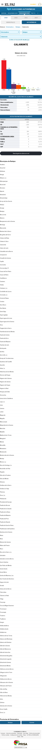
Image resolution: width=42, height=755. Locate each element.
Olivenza (2, 482)
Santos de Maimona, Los (6, 575)
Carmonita (3, 265)
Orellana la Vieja (4, 488)
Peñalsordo (3, 498)
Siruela (2, 585)
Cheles (2, 285)
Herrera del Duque (5, 375)
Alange (2, 174)
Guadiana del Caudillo (6, 361)
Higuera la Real (4, 388)
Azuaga (2, 208)
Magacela (2, 415)
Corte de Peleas (4, 298)
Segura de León (4, 582)
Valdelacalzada (4, 629)
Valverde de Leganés (5, 659)
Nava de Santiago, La (6, 465)
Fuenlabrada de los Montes (7, 331)
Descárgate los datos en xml (21, 153)
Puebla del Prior (4, 518)
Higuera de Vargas (5, 385)
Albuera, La (3, 178)
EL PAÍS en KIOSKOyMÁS (33, 735)
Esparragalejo (4, 315)
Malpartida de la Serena (6, 425)
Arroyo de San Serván (6, 201)
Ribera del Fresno (5, 545)
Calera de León (4, 248)
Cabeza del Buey (4, 238)
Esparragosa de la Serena (7, 321)
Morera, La (3, 462)
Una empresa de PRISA (20, 742)
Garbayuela (3, 348)
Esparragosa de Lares (6, 318)
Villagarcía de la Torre (6, 672)
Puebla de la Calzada (5, 508)
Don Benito (3, 308)
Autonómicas (31, 22)
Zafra (1, 699)
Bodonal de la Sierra (5, 231)
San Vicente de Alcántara (7, 579)
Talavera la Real (4, 595)
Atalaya (2, 204)
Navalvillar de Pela (5, 468)
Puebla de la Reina (5, 512)
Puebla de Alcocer (5, 505)
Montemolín (3, 452)
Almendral (3, 194)
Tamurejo (2, 602)
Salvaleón (2, 555)
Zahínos (2, 702)
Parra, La (2, 495)
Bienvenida (3, 228)
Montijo (2, 458)
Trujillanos (3, 619)
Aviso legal (25, 733)
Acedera (2, 164)
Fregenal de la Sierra (5, 328)
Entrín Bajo (3, 311)
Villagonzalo (3, 675)
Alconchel (2, 184)
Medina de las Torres (5, 435)
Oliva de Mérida (4, 478)
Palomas (2, 492)
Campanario (3, 254)
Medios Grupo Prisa (21, 747)
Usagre (2, 622)
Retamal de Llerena (5, 542)
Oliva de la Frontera (5, 475)
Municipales (10, 22)
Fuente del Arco (4, 338)
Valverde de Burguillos (6, 655)
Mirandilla (2, 445)
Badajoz (2, 211)
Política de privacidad (34, 733)
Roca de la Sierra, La (5, 552)
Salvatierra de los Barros (7, 559)
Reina (1, 535)
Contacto (3, 733)
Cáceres (31, 722)
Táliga (1, 599)
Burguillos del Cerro (5, 234)
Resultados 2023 (13, 13)
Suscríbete (33, 4)
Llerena (2, 408)
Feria (1, 325)
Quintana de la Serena (6, 532)
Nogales (2, 472)
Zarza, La (2, 712)
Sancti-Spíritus (4, 562)
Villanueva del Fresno (6, 686)
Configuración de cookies (16, 735)
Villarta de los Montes (6, 696)
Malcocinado (3, 422)
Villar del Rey (3, 689)
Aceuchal (2, 168)
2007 (36, 17)
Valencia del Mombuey (6, 639)
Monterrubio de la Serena (7, 455)
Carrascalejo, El (4, 268)
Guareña (2, 365)
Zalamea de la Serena (6, 706)
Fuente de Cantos (4, 335)
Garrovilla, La (3, 355)
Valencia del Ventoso (5, 642)
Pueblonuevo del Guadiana (7, 528)
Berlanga (2, 224)
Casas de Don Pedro (5, 271)
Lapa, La (2, 402)
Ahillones (2, 171)
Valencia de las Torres (6, 635)
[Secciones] (2, 4)
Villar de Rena (4, 692)
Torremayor (3, 609)
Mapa (24, 735)
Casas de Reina (4, 275)
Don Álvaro (3, 305)
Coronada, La (3, 295)
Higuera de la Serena (6, 378)
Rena (1, 538)
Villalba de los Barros (6, 679)
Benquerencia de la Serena (7, 221)
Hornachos (3, 395)
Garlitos (2, 351)
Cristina (2, 301)
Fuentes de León (4, 345)
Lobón (1, 412)
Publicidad (19, 733)
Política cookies (5, 735)
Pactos (33, 13)
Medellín (2, 432)
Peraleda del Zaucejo (6, 502)
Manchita (2, 428)
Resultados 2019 (24, 13)
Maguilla (2, 418)
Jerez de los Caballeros (6, 398)
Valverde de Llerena (5, 662)
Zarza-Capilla (3, 709)
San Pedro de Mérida (6, 565)
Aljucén (2, 191)
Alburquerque (4, 181)
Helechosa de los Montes (7, 371)
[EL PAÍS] (10, 4)
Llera (1, 405)
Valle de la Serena (5, 645)
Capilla (2, 261)
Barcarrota (3, 214)
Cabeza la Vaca (4, 241)
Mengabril (2, 438)
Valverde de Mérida (5, 665)
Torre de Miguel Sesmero (7, 605)
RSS (22, 736)
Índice (18, 736)
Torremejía (3, 612)
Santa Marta (3, 572)
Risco (1, 549)
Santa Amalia (3, 569)
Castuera (2, 281)
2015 (15, 17)
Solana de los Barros (5, 589)
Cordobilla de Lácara (5, 291)
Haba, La (2, 368)
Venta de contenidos (11, 733)
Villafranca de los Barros (6, 669)
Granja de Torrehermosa (6, 358)
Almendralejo (3, 198)
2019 (5, 17)
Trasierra (2, 615)
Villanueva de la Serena (6, 682)
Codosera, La (3, 288)
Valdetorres (3, 632)
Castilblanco (3, 278)
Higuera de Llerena (5, 381)
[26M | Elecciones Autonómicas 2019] (21, 9)
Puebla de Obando (5, 522)
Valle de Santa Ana (5, 652)
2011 (26, 17)
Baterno (2, 218)
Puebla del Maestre (5, 515)
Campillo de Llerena (5, 258)
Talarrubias (3, 592)
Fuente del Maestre (5, 341)
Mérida (2, 442)
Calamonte (3, 244)
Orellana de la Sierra (5, 485)
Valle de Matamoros (5, 649)
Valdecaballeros (4, 625)
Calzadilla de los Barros (6, 251)
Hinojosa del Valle (5, 391)
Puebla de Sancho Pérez (6, 525)
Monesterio (3, 448)
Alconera (2, 188)
